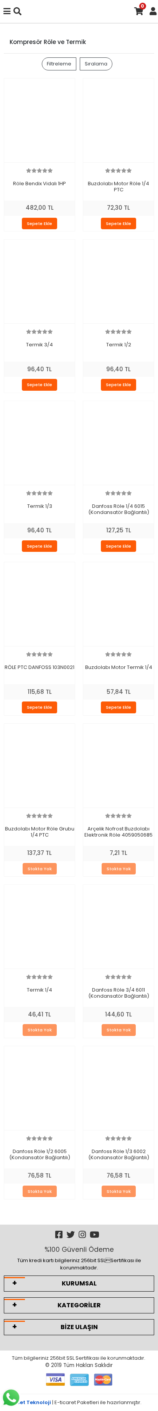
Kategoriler (79, 1305)
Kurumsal (79, 1283)
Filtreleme (59, 63)
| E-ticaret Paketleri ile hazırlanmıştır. (79, 1402)
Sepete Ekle (39, 223)
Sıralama (96, 63)
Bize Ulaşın (79, 1327)
